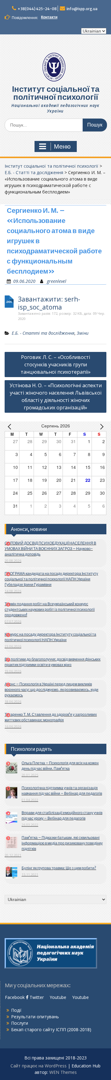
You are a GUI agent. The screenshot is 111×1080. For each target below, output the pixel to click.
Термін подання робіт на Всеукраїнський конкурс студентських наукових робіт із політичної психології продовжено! (50, 609)
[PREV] (10, 426)
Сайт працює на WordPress (38, 1066)
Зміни (82, 333)
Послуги (19, 1023)
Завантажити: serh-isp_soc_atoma (49, 303)
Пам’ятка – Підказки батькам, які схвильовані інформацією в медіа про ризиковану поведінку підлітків (62, 843)
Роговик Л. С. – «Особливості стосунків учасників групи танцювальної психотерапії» (56, 364)
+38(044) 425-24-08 (37, 8)
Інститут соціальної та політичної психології (55, 93)
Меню (62, 146)
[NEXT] (100, 426)
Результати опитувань (35, 1017)
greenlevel (56, 281)
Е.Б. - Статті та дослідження (34, 172)
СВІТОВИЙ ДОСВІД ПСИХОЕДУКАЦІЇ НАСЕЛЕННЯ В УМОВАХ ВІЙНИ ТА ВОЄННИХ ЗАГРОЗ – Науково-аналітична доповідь (50, 548)
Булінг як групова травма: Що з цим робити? (59, 868)
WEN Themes (63, 1072)
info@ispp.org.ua (82, 8)
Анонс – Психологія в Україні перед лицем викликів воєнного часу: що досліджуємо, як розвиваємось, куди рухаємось (51, 689)
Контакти (49, 17)
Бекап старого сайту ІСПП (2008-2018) (51, 1029)
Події (16, 1010)
